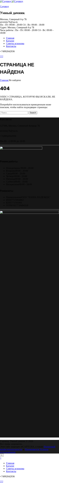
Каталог (10, 40)
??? (1, 56)
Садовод (4, 6)
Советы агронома (15, 43)
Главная (10, 38)
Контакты (11, 46)
